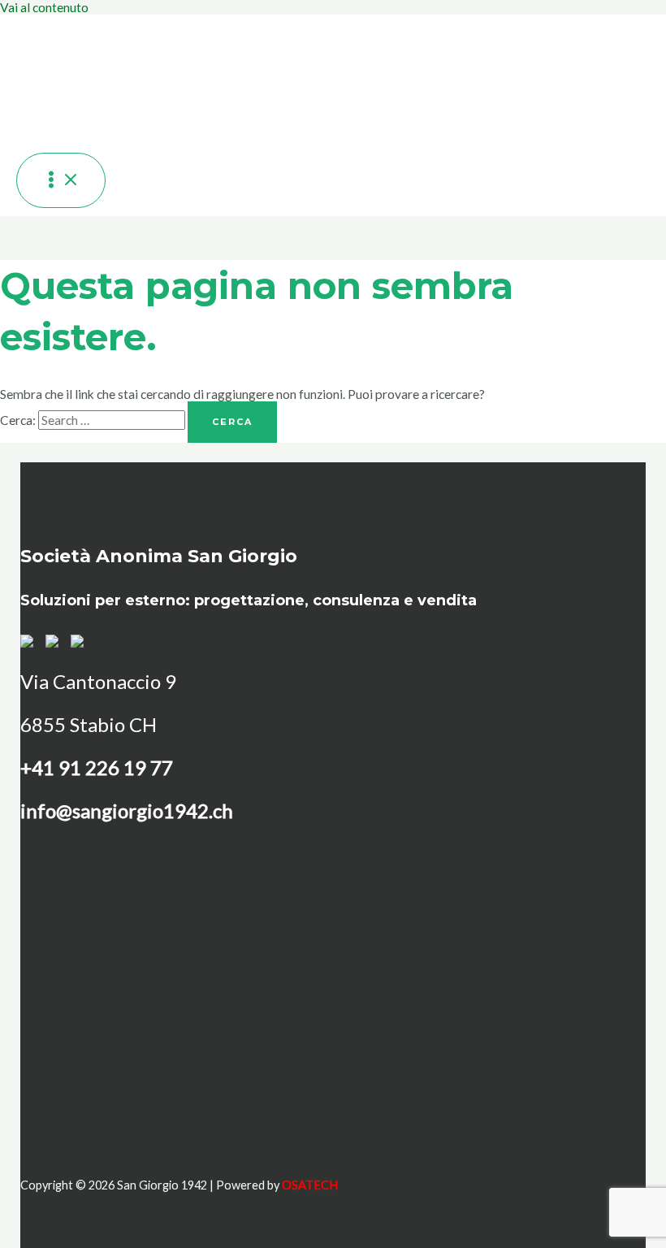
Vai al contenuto (44, 7)
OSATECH (310, 1185)
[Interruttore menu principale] (61, 180)
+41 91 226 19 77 (96, 767)
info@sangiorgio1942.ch (126, 810)
